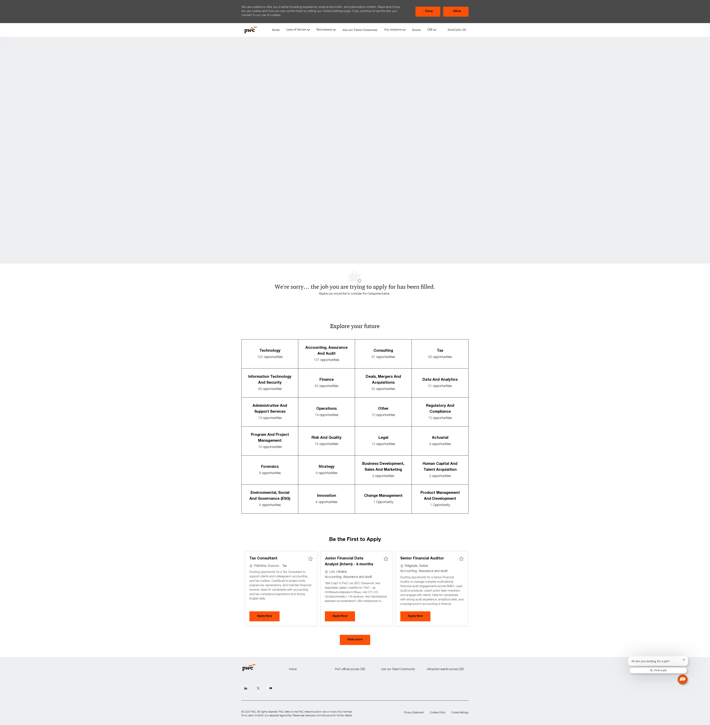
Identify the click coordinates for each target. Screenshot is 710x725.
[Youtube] (271, 688)
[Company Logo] (250, 30)
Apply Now (268, 616)
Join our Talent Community (360, 30)
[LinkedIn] (245, 688)
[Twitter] (258, 688)
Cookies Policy (437, 713)
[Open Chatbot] (682, 679)
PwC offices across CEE (350, 669)
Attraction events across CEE (445, 669)
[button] (355, 640)
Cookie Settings (460, 713)
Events (416, 30)
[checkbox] (310, 558)
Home (276, 30)
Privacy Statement (414, 713)
